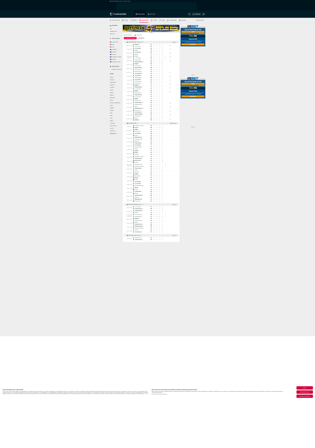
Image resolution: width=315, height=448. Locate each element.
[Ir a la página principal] (119, 14)
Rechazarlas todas (304, 392)
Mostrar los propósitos (304, 396)
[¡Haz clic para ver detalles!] (151, 45)
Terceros (146, 393)
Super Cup (112, 33)
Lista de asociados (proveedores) (159, 394)
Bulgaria (139, 35)
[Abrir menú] (203, 14)
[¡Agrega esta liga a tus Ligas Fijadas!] (143, 42)
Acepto (304, 387)
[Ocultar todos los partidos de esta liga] (177, 42)
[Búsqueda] (189, 14)
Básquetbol (129, 35)
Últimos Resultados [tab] (130, 38)
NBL (111, 29)
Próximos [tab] (141, 38)
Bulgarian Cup (113, 31)
